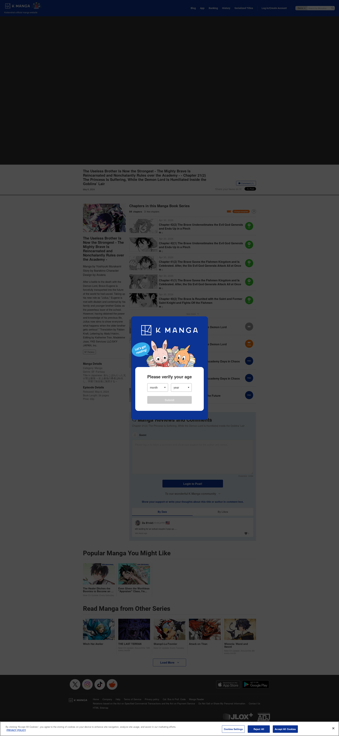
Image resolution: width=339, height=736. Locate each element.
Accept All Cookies (285, 729)
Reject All (259, 729)
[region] (169, 729)
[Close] (333, 728)
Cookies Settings (233, 729)
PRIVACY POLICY (16, 730)
